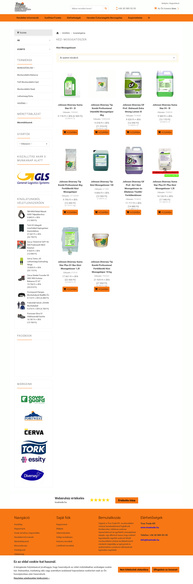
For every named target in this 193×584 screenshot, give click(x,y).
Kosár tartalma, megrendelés (27, 533)
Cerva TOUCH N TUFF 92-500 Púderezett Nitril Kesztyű (38, 245)
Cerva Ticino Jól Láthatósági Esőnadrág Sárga (37, 261)
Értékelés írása (126, 500)
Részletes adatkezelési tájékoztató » (32, 578)
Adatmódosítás (63, 533)
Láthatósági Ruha (25, 96)
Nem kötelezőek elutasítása (134, 569)
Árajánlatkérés (135, 17)
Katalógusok (19, 550)
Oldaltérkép (19, 554)
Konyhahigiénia (79, 33)
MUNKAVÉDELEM (25, 68)
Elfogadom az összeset (165, 569)
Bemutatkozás (20, 545)
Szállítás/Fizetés (53, 17)
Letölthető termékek (65, 545)
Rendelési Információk (28, 17)
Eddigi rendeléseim (64, 537)
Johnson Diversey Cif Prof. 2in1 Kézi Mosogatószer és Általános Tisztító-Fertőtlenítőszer (133, 188)
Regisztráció (174, 3)
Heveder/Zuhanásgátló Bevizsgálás (104, 17)
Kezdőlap (18, 524)
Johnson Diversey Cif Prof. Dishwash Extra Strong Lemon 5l (133, 108)
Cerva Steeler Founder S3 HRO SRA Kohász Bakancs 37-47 (38, 278)
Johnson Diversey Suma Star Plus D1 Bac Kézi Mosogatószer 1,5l (70, 265)
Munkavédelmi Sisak (26, 89)
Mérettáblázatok (24, 122)
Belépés (165, 3)
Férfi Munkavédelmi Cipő (28, 82)
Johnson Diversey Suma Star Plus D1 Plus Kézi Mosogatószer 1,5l (165, 185)
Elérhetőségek (74, 17)
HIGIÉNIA (22, 103)
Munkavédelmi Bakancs (27, 75)
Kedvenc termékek (64, 541)
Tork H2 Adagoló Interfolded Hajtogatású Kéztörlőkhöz (37, 228)
